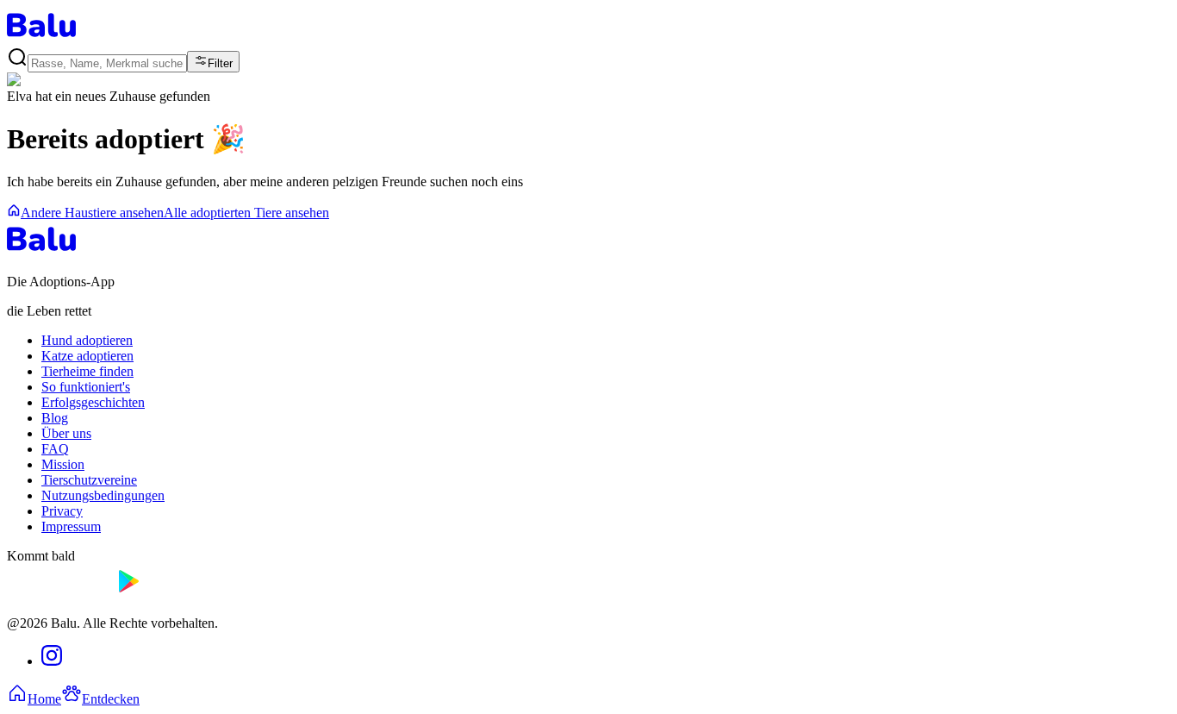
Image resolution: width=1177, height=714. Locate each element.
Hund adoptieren (87, 340)
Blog (54, 417)
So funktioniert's (85, 386)
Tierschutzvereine (89, 480)
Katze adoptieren (87, 355)
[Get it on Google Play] (168, 593)
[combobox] (107, 63)
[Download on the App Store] (58, 593)
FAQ (55, 449)
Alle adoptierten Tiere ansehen (246, 212)
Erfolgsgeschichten (93, 402)
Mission (62, 464)
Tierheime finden (87, 371)
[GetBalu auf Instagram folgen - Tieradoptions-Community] (51, 661)
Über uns (66, 433)
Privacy (62, 511)
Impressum (71, 526)
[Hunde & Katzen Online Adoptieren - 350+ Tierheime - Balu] (41, 38)
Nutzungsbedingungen (103, 495)
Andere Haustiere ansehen (92, 212)
